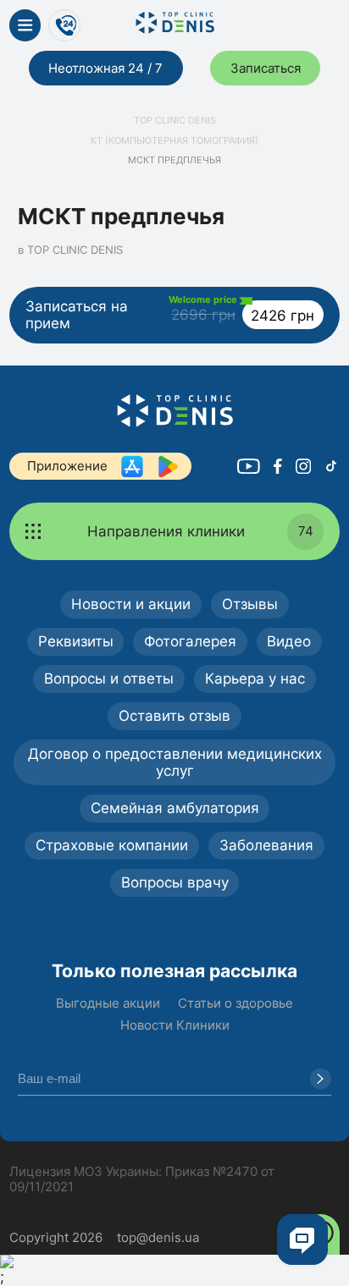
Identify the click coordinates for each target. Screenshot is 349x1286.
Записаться (265, 68)
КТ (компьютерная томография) (174, 140)
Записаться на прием (169, 313)
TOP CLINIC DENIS (175, 120)
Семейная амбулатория (175, 807)
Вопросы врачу (175, 882)
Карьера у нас (255, 678)
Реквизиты (76, 641)
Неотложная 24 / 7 (105, 68)
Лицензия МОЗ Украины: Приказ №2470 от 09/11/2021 (141, 1179)
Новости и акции (131, 604)
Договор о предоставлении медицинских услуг (175, 762)
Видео (289, 641)
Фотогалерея (190, 641)
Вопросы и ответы (109, 678)
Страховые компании (112, 845)
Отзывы (250, 604)
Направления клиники (200, 531)
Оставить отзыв (174, 715)
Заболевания (266, 845)
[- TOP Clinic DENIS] (174, 410)
